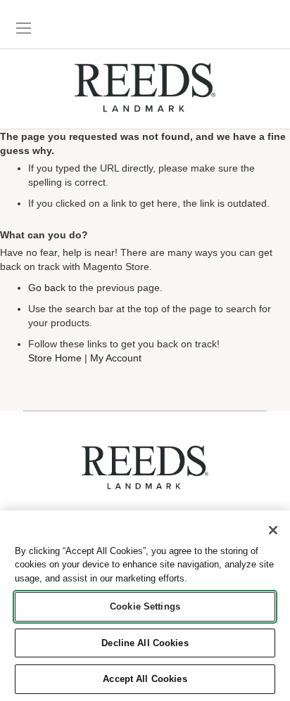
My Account (115, 358)
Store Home (55, 358)
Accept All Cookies (145, 679)
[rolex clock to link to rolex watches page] (237, 24)
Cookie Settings (145, 606)
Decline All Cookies (144, 643)
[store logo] (145, 89)
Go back (46, 287)
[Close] (273, 530)
